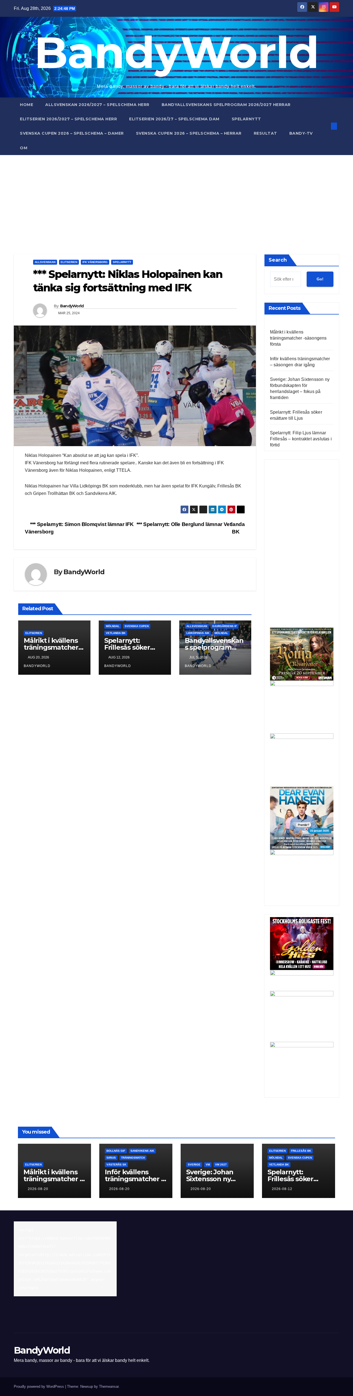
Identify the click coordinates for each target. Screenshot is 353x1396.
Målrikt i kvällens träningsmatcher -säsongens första (53, 647)
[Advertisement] (176, 196)
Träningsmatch (133, 1157)
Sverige (194, 1164)
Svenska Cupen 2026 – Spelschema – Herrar (189, 133)
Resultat (265, 133)
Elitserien (69, 262)
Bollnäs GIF (115, 1150)
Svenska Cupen (137, 626)
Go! (320, 279)
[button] (325, 126)
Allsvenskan (45, 262)
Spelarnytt (246, 118)
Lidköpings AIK (197, 633)
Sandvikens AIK (142, 1150)
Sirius (111, 1157)
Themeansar (109, 1386)
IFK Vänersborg (95, 262)
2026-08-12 (282, 1189)
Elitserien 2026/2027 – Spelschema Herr (68, 118)
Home (26, 104)
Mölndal (112, 626)
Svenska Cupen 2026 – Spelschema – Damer (72, 133)
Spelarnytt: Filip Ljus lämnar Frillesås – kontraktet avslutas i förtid (301, 438)
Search (278, 260)
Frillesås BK (301, 1150)
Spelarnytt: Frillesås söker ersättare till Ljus (131, 647)
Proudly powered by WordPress (39, 1386)
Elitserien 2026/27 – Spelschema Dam (174, 118)
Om (23, 147)
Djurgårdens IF (224, 626)
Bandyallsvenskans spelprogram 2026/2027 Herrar (226, 104)
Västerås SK (116, 1164)
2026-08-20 (38, 1189)
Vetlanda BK (115, 633)
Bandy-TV (301, 133)
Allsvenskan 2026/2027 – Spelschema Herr (97, 104)
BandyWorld (176, 52)
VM (208, 1164)
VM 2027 (221, 1164)
